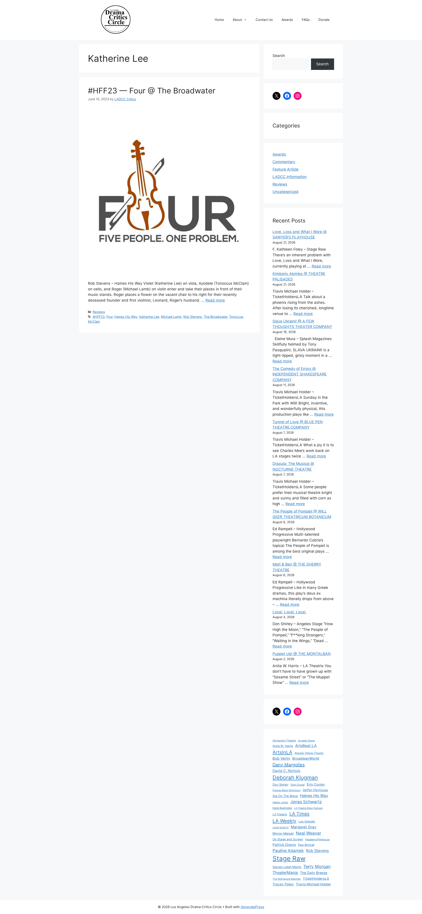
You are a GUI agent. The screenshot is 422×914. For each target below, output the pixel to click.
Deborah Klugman (295, 777)
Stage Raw (289, 858)
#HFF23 (99, 317)
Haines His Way (125, 317)
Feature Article (285, 169)
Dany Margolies (289, 764)
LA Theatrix (280, 814)
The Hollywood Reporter (287, 878)
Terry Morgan (317, 866)
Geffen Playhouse (315, 790)
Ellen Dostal (298, 784)
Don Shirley (280, 784)
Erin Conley (316, 784)
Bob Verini (281, 758)
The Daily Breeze (313, 873)
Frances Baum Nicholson (286, 790)
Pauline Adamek (288, 850)
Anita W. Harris (283, 746)
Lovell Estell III (281, 827)
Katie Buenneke (282, 808)
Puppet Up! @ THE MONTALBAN (302, 654)
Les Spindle (306, 821)
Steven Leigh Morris (287, 867)
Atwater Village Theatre (309, 753)
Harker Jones (280, 802)
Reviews (99, 312)
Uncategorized (285, 191)
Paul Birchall (306, 845)
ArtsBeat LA (305, 745)
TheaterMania (285, 872)
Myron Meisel (283, 834)
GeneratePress (252, 907)
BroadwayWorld (305, 758)
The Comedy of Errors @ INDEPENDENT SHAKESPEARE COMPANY (300, 374)
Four (109, 317)
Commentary (284, 162)
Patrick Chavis (284, 845)
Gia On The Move (285, 796)
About (237, 20)
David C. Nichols (286, 770)
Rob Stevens (192, 317)
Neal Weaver (308, 833)
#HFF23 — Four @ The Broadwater (151, 90)
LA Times (299, 813)
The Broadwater (215, 317)
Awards (287, 20)
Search (279, 55)
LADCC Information (290, 177)
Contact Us (264, 20)
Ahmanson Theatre (284, 740)
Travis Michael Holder (313, 884)
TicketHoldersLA (316, 879)
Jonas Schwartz (306, 801)
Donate (324, 20)
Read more (215, 300)
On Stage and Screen (288, 839)
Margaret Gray (303, 827)
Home (219, 20)
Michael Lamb (171, 317)
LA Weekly (284, 821)
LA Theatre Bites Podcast (308, 808)
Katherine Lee (149, 317)
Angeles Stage (306, 740)
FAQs (306, 20)
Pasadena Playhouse (317, 839)
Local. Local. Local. (289, 612)
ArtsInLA (282, 752)
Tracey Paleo (283, 884)
